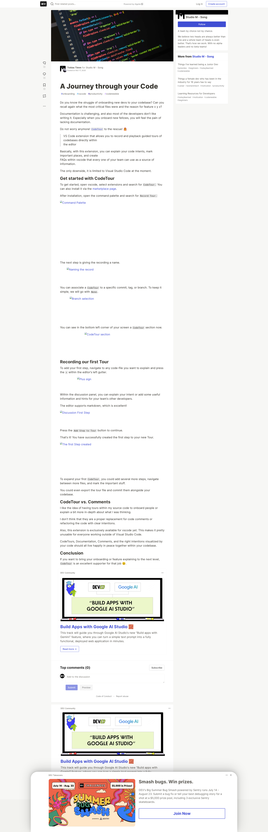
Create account (216, 4)
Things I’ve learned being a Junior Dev (197, 67)
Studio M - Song (94, 67)
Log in (199, 4)
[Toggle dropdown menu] (162, 573)
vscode (81, 93)
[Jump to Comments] (44, 75)
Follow (201, 24)
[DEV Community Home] (43, 4)
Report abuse (122, 696)
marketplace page (104, 188)
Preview (86, 687)
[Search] (52, 4)
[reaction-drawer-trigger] (44, 64)
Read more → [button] (70, 649)
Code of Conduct (104, 696)
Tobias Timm (74, 67)
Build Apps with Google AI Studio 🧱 (97, 626)
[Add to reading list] (44, 86)
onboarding (68, 93)
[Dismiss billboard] (231, 775)
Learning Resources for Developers (196, 96)
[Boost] (44, 96)
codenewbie (112, 93)
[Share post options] (44, 106)
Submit (71, 687)
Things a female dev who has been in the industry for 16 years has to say (200, 82)
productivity (95, 93)
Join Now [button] (182, 813)
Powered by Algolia (132, 4)
